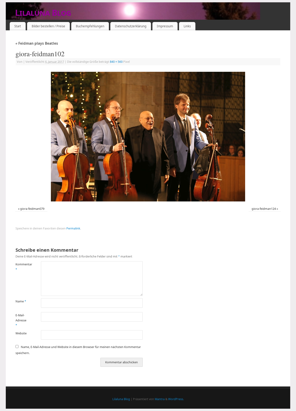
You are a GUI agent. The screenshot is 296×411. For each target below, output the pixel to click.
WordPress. (176, 399)
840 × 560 (116, 62)
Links (187, 26)
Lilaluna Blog (43, 12)
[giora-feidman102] (148, 136)
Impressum (165, 26)
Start (17, 26)
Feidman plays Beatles (36, 43)
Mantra (160, 399)
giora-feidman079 (32, 209)
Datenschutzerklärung (130, 26)
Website (21, 333)
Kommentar (21, 266)
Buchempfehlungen (90, 26)
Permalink (73, 228)
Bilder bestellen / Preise (48, 26)
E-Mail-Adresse (20, 320)
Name (20, 301)
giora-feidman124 (264, 209)
